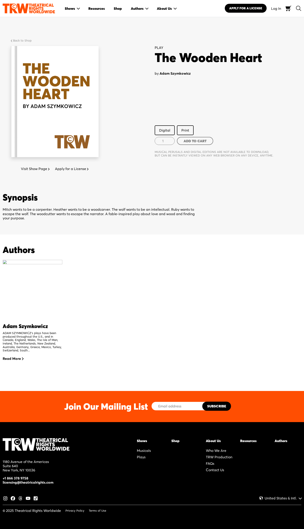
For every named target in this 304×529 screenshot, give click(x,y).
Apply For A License (245, 8)
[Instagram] (5, 498)
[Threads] (20, 498)
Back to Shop (22, 40)
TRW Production (219, 457)
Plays (141, 457)
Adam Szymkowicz (175, 73)
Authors (281, 441)
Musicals (144, 450)
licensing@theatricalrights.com (28, 482)
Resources (248, 441)
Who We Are (216, 450)
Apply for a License (71, 168)
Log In (276, 8)
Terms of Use (97, 510)
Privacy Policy (74, 510)
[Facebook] (13, 498)
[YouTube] (28, 498)
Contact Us (215, 470)
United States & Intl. (281, 498)
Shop (175, 441)
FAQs (210, 463)
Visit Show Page (34, 168)
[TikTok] (35, 498)
